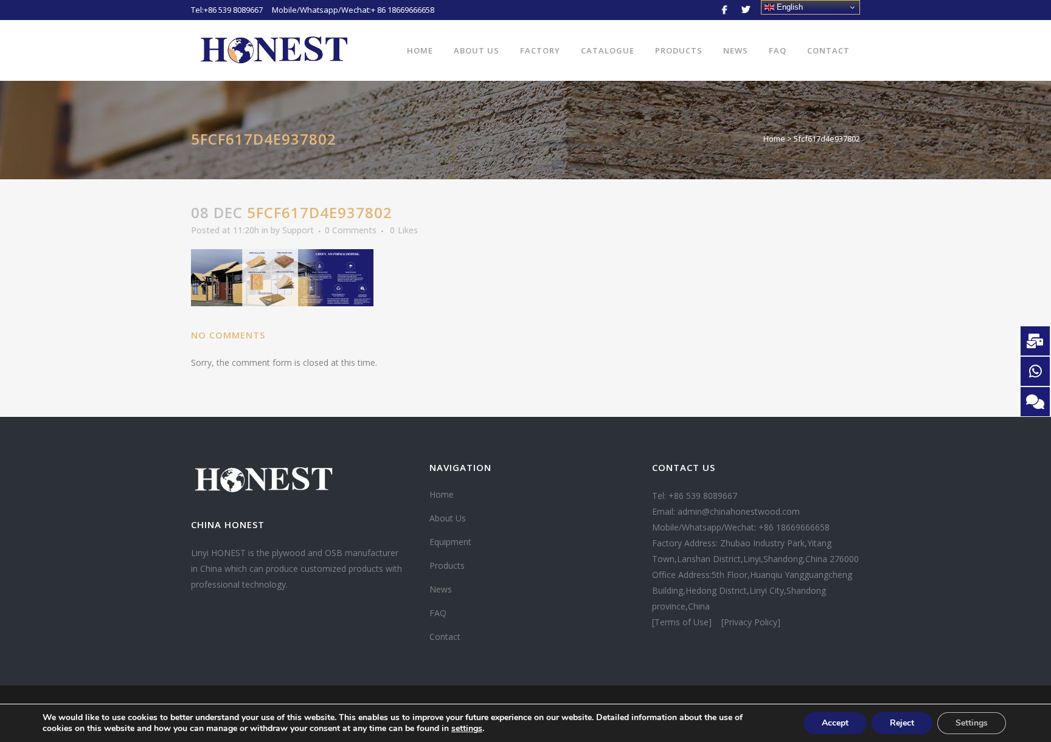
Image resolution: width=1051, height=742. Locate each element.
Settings (972, 723)
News (440, 589)
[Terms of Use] (683, 622)
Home (774, 138)
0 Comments (350, 230)
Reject (902, 723)
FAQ (437, 613)
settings (466, 728)
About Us (447, 518)
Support (298, 230)
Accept (835, 723)
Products (447, 565)
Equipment (450, 542)
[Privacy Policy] (750, 622)
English (788, 7)
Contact (444, 636)
